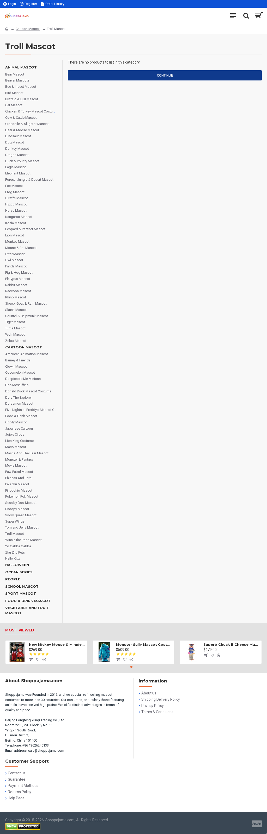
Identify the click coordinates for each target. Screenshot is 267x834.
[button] (131, 667)
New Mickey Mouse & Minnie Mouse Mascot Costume (57, 644)
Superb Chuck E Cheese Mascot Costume (231, 644)
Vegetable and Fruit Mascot (27, 610)
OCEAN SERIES (19, 572)
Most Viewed (19, 630)
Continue (165, 75)
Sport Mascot (20, 593)
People (12, 579)
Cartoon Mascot (28, 29)
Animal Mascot (21, 67)
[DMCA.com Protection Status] (22, 826)
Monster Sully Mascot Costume (144, 644)
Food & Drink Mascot (28, 601)
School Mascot (22, 586)
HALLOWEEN (17, 565)
